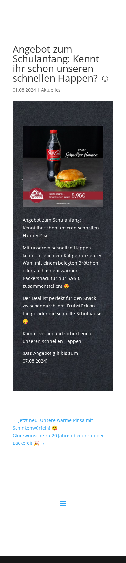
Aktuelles (51, 90)
